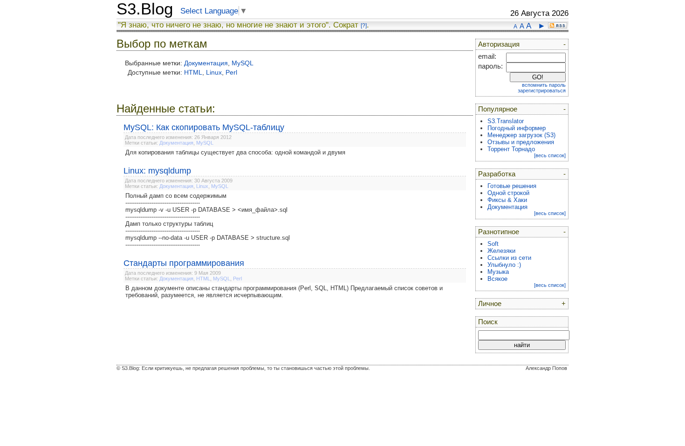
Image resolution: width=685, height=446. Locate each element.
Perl (231, 72)
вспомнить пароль (544, 85)
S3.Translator (505, 121)
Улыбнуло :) (504, 264)
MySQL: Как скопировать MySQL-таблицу (203, 127)
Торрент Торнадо (511, 149)
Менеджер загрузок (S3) (521, 135)
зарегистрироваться (542, 90)
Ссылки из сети (509, 257)
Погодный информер (516, 128)
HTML (193, 72)
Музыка (498, 271)
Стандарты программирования (183, 263)
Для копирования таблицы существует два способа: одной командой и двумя (235, 152)
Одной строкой (508, 192)
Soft (493, 243)
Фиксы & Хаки (507, 199)
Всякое (497, 278)
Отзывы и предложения (520, 142)
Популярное (497, 109)
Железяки (501, 250)
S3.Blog (144, 9)
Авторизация (499, 44)
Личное (489, 303)
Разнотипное (498, 232)
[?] (364, 25)
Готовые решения (511, 185)
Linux (214, 72)
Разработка (496, 174)
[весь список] (550, 155)
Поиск (488, 322)
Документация (206, 63)
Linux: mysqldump (157, 170)
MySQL (242, 63)
